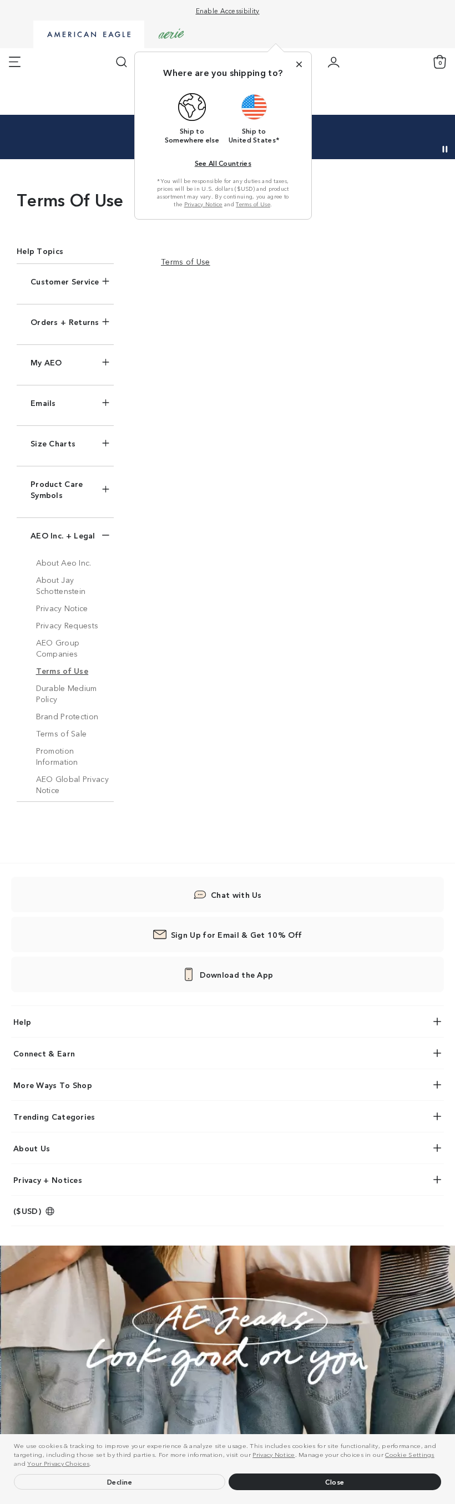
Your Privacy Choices (58, 1463)
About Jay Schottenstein (61, 585)
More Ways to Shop (52, 1084)
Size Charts (53, 443)
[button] (94, 1465)
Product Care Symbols (57, 489)
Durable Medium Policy (66, 693)
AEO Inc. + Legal (63, 535)
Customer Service (65, 281)
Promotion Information (57, 756)
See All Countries (223, 162)
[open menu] (14, 62)
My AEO (46, 362)
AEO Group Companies (58, 648)
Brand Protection (67, 715)
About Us (31, 1148)
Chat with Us (236, 894)
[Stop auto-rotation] (445, 149)
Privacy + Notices (47, 1179)
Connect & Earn (44, 1053)
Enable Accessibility (228, 10)
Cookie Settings (409, 1454)
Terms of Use (253, 204)
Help (22, 1021)
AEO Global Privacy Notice (72, 784)
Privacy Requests (67, 625)
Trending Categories (54, 1116)
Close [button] (335, 1481)
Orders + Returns (65, 321)
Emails (43, 402)
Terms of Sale (61, 733)
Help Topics (40, 250)
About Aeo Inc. (64, 562)
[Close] (299, 64)
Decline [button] (120, 1481)
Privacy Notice (273, 1454)
